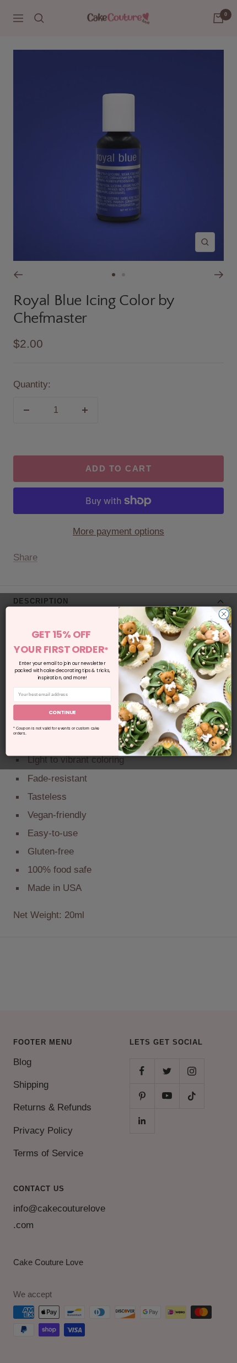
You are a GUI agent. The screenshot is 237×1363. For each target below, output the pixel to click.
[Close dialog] (224, 614)
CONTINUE (62, 712)
